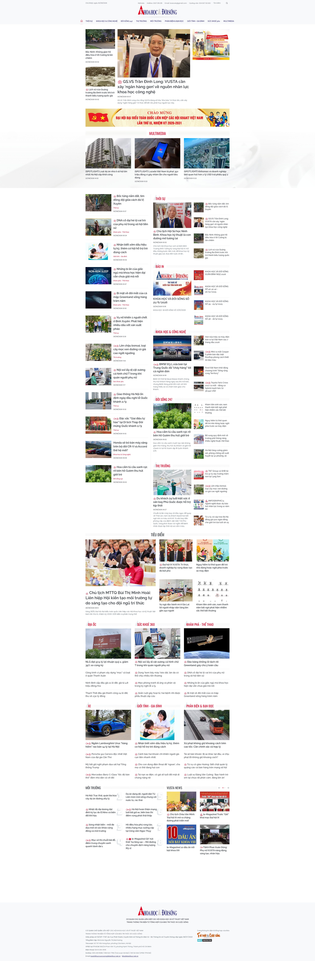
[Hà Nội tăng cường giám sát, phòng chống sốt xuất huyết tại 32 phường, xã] (199, 454)
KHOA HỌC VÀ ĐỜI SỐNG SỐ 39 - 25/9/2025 (216, 302)
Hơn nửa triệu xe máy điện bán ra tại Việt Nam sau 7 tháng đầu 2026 (217, 340)
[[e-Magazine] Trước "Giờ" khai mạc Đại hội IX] (214, 801)
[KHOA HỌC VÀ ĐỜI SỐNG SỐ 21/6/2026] (172, 283)
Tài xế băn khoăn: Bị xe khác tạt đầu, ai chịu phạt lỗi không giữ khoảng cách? (206, 755)
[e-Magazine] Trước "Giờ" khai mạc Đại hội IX (214, 816)
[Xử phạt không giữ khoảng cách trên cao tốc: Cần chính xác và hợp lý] (206, 725)
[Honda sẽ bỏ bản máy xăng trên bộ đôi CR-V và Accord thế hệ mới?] (98, 449)
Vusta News (174, 787)
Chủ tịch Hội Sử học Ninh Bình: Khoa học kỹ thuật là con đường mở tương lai (172, 235)
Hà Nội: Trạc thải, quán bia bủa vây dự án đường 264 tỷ (101, 797)
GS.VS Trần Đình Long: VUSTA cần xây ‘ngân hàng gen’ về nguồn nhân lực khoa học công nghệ (153, 86)
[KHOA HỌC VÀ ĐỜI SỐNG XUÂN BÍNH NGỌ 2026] (199, 275)
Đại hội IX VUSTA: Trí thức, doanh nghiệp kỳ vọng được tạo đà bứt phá (175, 567)
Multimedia (228, 21)
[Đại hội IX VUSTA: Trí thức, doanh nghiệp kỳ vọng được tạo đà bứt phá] (176, 550)
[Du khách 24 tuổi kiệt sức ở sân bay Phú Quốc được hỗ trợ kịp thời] (172, 482)
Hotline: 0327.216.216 (154, 3)
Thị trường (141, 21)
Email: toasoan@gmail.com (176, 3)
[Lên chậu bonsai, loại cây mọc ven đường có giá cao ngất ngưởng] (98, 352)
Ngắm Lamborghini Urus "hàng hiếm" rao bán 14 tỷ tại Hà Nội (107, 745)
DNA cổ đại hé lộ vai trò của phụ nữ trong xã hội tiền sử (130, 224)
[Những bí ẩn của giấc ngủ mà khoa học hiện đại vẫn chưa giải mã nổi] (98, 275)
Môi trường (155, 21)
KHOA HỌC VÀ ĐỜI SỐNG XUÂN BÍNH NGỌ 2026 (216, 272)
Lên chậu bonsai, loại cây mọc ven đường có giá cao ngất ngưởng (129, 349)
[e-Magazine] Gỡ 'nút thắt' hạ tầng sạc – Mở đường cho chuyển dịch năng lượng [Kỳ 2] (141, 843)
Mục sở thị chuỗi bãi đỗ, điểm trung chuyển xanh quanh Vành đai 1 (101, 843)
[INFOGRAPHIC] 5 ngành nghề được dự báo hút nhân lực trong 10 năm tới (217, 505)
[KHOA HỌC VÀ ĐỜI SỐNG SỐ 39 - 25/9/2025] (199, 305)
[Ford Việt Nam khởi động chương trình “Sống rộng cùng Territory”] (199, 371)
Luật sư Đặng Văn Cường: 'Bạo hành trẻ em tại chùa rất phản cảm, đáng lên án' (206, 776)
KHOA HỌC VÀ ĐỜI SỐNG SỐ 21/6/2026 (171, 300)
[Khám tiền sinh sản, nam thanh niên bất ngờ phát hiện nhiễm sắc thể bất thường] (199, 408)
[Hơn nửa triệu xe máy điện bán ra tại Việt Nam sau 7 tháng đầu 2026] (199, 340)
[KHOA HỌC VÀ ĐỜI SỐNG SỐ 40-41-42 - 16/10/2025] (199, 290)
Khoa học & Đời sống (157, 10)
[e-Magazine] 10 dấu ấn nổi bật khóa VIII (180, 849)
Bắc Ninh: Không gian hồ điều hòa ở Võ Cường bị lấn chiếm (99, 55)
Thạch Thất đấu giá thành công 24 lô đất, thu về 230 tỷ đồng (107, 694)
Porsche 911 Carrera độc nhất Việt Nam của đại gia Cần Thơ (106, 755)
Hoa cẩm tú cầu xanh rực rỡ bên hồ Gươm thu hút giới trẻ (130, 470)
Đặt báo (141, 3)
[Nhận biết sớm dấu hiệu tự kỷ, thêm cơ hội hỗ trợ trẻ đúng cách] (98, 251)
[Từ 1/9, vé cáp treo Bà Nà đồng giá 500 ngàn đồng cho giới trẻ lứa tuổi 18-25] (199, 520)
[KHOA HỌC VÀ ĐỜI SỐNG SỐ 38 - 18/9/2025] (199, 320)
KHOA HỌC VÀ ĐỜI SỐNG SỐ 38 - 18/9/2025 (216, 317)
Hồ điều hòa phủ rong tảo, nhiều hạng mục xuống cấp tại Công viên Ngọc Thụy (140, 827)
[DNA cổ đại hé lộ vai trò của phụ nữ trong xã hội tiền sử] (98, 227)
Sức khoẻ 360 (214, 21)
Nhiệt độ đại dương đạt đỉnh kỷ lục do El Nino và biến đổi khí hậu (101, 812)
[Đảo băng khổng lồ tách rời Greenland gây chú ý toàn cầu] (206, 643)
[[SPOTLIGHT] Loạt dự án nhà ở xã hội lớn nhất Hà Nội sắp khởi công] (108, 153)
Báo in (160, 266)
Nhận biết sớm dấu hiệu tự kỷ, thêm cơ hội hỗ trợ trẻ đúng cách (130, 248)
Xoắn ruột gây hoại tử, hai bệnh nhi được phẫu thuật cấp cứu (157, 694)
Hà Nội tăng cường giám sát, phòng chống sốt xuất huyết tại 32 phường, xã (217, 453)
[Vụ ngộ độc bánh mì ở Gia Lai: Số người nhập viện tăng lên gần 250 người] (176, 590)
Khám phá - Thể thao (121, 232)
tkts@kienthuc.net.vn (130, 956)
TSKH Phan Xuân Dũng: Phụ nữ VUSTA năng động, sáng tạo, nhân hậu (213, 850)
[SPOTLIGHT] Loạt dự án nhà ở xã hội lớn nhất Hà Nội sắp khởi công (106, 173)
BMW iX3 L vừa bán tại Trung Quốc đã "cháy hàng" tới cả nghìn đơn (172, 368)
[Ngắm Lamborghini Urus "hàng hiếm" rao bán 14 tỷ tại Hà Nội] (108, 725)
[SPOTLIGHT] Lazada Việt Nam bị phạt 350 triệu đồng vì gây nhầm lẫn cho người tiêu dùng (156, 174)
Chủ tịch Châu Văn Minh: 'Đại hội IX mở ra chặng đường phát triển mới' (181, 817)
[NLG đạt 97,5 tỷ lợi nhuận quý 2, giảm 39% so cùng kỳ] (108, 643)
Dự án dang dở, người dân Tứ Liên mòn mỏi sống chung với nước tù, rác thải (141, 797)
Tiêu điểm (157, 534)
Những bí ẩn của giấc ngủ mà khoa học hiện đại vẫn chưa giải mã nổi (129, 272)
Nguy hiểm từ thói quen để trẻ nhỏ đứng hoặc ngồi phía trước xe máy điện (217, 423)
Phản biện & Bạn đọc (174, 21)
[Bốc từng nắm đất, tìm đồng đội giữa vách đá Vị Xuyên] (98, 202)
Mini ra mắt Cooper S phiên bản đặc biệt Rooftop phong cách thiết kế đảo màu (217, 356)
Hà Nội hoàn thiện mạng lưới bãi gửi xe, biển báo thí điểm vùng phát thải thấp (141, 812)
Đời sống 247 (127, 21)
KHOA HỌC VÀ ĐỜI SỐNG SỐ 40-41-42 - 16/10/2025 (216, 289)
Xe (89, 706)
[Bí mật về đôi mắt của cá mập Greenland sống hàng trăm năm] (98, 300)
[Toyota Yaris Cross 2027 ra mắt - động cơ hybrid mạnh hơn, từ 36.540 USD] (199, 386)
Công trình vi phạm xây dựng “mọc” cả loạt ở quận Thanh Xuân (108, 674)
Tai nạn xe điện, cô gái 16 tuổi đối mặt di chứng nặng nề (157, 776)
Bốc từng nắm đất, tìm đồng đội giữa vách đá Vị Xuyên (128, 199)
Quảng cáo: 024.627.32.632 (200, 3)
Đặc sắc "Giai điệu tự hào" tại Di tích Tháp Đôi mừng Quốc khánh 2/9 (129, 422)
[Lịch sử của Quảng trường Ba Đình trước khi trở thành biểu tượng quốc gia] (100, 76)
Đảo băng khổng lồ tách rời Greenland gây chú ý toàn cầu (201, 663)
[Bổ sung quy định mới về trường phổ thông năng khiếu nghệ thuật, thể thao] (199, 439)
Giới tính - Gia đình (195, 21)
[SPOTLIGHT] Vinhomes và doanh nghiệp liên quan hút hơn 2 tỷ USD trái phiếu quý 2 (206, 173)
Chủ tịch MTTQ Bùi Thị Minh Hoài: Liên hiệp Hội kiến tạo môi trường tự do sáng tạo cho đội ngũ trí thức (119, 597)
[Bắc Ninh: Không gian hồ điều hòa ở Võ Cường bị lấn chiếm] (100, 39)
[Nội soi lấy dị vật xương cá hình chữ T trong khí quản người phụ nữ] (98, 376)
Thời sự (89, 21)
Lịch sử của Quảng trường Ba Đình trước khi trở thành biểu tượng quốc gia (100, 92)
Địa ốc (92, 624)
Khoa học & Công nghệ (106, 21)
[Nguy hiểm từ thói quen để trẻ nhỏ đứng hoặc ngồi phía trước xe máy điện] (199, 424)
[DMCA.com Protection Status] (204, 940)
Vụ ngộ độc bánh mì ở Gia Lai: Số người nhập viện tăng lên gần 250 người (174, 607)
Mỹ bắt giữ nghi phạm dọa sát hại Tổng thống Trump (106, 766)
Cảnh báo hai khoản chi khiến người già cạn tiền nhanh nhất (157, 755)
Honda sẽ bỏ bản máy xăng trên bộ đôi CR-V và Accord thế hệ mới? (130, 446)
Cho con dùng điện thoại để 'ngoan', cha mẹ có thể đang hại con (157, 766)
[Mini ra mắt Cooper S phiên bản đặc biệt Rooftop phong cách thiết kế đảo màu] (199, 355)
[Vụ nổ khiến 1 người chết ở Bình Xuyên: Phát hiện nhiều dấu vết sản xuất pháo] (98, 324)
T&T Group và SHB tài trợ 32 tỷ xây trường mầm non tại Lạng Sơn (217, 474)
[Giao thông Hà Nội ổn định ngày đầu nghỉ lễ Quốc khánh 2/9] (98, 400)
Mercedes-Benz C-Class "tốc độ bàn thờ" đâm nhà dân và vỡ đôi (108, 776)
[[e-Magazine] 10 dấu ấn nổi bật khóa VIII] (181, 834)
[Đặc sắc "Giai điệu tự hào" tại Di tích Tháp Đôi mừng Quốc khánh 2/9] (98, 425)
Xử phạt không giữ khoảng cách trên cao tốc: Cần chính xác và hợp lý (205, 745)
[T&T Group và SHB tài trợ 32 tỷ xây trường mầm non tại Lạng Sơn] (199, 475)
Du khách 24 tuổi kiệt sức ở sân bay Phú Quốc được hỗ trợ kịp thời (172, 502)
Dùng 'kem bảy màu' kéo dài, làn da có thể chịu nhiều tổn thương (157, 674)
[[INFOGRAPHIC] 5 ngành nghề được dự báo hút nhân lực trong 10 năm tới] (199, 504)
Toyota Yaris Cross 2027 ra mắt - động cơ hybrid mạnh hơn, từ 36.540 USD (216, 386)
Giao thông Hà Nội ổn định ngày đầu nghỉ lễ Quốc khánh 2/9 (130, 397)
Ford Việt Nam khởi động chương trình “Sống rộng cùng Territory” (216, 370)
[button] (219, 788)
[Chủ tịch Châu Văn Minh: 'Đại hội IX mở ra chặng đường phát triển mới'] (181, 801)
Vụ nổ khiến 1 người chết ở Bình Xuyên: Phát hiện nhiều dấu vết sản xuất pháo (130, 323)
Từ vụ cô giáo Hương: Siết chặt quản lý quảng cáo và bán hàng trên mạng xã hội (206, 766)
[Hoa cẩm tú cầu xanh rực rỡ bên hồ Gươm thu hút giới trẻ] (98, 473)
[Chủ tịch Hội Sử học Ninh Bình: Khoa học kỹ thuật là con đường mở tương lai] (172, 215)
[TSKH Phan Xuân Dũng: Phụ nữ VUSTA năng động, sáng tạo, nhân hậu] (214, 834)
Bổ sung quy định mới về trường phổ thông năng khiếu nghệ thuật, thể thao (217, 438)
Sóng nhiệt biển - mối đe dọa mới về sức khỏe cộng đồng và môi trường (100, 827)
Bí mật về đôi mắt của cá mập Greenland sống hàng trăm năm (130, 297)
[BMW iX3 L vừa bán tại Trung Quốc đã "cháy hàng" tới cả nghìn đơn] (172, 348)
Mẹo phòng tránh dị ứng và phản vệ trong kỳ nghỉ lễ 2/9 (155, 684)
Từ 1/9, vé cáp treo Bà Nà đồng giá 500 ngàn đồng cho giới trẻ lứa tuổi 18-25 (217, 520)
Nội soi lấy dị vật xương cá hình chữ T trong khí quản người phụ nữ (129, 373)
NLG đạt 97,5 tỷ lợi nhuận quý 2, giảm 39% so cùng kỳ (107, 663)
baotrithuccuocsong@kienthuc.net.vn (105, 956)
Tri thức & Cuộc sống (208, 935)
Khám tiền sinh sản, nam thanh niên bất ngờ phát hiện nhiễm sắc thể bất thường (216, 408)
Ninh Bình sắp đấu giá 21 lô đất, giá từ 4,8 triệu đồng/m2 (107, 684)
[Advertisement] (157, 878)
